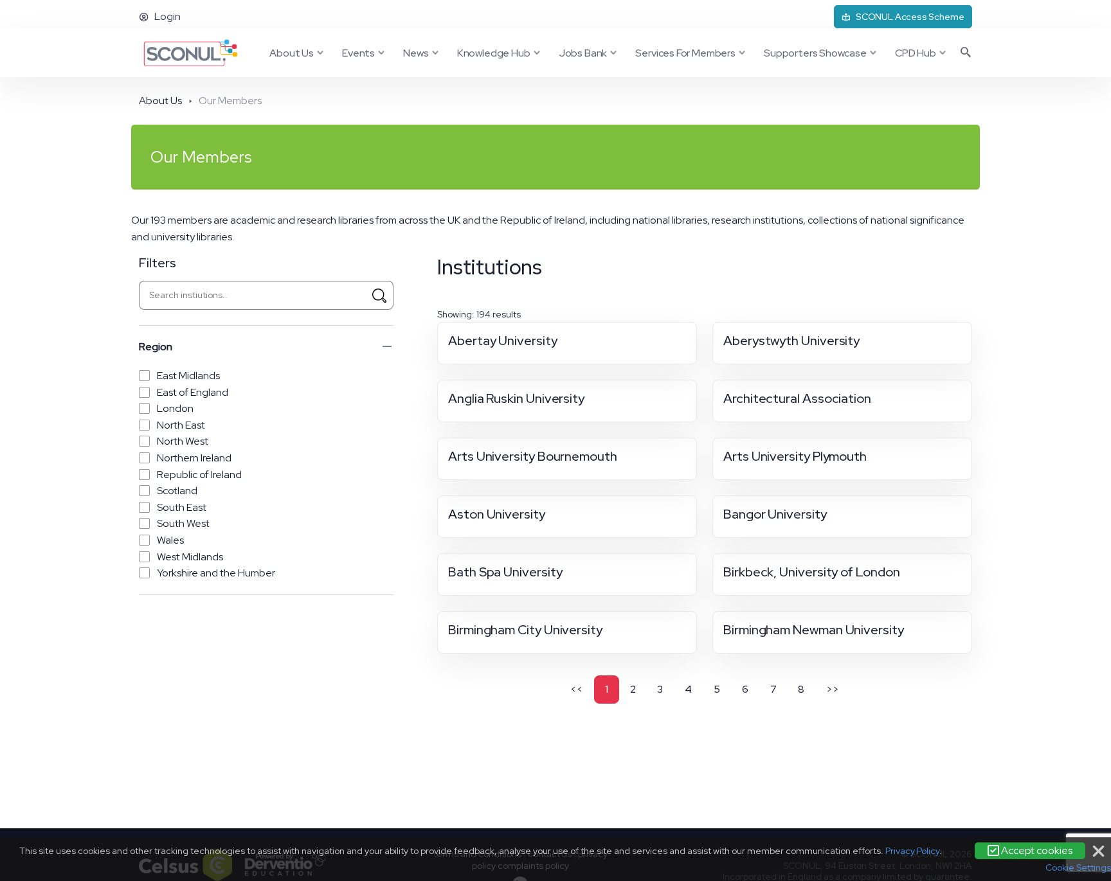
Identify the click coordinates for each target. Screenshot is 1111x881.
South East (181, 507)
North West (182, 441)
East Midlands (188, 375)
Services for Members (685, 53)
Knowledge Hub (493, 53)
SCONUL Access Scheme (910, 16)
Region (155, 346)
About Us (291, 53)
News (415, 53)
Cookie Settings (1078, 867)
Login (167, 16)
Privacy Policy (912, 851)
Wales (170, 540)
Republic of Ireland (199, 474)
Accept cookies (1035, 850)
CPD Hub (915, 53)
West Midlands (190, 557)
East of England (192, 392)
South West (183, 523)
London (175, 408)
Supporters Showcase (815, 53)
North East (181, 425)
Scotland (177, 490)
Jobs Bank (583, 53)
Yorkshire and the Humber (216, 573)
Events (358, 53)
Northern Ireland (194, 458)
